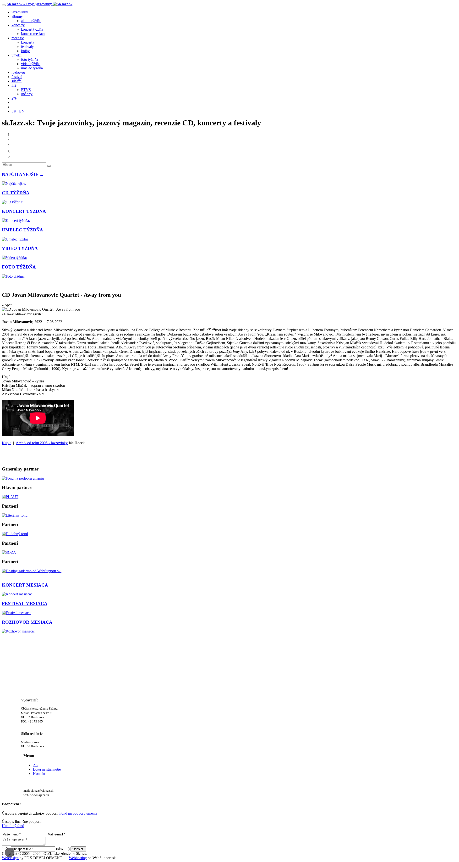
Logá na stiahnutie (47, 769)
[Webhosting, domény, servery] (32, 571)
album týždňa (31, 21)
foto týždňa (29, 59)
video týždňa (30, 64)
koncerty (18, 25)
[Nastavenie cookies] (9, 852)
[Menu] (4, 5)
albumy (17, 16)
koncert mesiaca (33, 34)
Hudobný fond (13, 826)
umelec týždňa (32, 68)
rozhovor (18, 72)
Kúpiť (6, 443)
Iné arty (27, 94)
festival (16, 77)
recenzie (17, 38)
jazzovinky (19, 12)
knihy (25, 51)
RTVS (26, 90)
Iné (13, 85)
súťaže (16, 81)
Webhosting (78, 858)
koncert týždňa (32, 29)
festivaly (27, 47)
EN (21, 111)
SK (13, 111)
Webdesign (10, 858)
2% (13, 98)
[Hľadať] (49, 166)
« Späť (7, 305)
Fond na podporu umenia (78, 813)
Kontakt (39, 774)
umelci (16, 55)
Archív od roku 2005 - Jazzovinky (42, 443)
